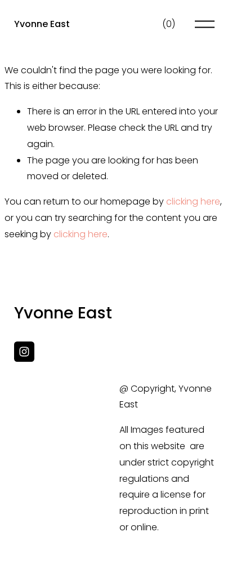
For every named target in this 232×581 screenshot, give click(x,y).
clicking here (193, 201)
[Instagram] (24, 351)
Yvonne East (42, 23)
